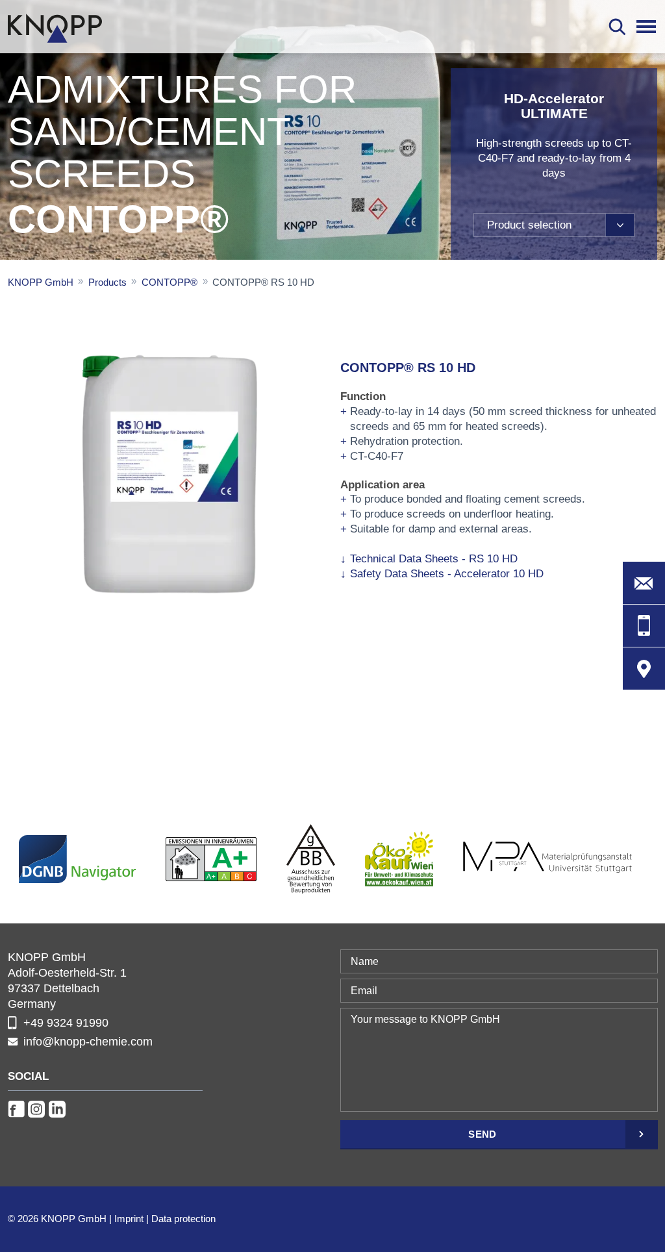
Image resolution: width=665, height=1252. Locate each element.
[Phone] (644, 626)
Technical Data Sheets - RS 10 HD (434, 559)
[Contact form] (644, 583)
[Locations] (644, 668)
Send (482, 1134)
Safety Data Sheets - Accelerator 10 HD (447, 574)
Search (617, 26)
